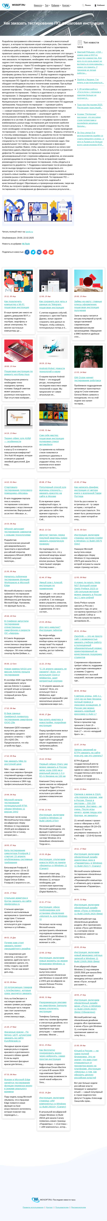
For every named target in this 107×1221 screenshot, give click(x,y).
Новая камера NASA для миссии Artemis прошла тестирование (17, 672)
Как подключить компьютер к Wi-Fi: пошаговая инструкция (16, 304)
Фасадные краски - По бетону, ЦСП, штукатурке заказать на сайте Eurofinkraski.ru (17, 1036)
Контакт (66, 5)
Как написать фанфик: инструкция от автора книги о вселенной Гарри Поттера (87, 492)
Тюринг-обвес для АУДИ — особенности (17, 440)
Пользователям (62, 1207)
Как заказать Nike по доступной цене (15, 762)
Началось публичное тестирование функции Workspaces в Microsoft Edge (16, 581)
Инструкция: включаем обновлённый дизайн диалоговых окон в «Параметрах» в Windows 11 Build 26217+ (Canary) (88, 860)
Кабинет (101, 5)
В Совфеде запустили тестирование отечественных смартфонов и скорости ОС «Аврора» (17, 627)
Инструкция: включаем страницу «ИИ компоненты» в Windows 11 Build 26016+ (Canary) (52, 1102)
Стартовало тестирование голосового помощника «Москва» (18, 490)
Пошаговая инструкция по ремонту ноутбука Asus (18, 373)
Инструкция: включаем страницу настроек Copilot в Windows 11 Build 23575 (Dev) (88, 539)
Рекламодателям (78, 1207)
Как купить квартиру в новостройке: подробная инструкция (52, 722)
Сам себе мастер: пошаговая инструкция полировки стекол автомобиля (51, 440)
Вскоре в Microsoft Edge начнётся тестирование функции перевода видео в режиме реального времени (18, 1085)
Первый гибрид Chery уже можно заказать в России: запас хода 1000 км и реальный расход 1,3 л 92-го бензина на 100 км (53, 770)
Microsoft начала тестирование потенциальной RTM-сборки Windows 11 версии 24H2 (16, 805)
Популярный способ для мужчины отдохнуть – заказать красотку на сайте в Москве (52, 492)
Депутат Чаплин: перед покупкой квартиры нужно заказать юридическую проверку (53, 539)
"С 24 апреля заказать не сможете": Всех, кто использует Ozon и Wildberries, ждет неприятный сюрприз (53, 675)
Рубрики (55, 5)
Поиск (88, 5)
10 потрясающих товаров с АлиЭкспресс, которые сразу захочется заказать (18, 990)
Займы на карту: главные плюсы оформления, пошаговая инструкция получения (88, 306)
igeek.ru (29, 232)
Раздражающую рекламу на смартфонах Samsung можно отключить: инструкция (53, 1007)
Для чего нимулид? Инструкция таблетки (50, 628)
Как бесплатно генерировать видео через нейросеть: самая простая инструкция (52, 1054)
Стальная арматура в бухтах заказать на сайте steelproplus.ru (17, 901)
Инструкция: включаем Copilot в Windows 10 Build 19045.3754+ (51, 817)
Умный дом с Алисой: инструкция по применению (51, 585)
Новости (38, 5)
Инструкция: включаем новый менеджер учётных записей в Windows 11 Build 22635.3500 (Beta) (88, 957)
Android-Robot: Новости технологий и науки (52, 370)
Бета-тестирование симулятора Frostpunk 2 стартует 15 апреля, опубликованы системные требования (18, 856)
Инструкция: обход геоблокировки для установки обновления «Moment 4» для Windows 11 (53, 913)
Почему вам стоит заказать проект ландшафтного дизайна (17, 945)
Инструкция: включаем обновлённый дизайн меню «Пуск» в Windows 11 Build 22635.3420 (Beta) (88, 909)
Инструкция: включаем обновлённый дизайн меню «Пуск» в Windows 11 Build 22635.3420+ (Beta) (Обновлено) (87, 1006)
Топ (46, 5)
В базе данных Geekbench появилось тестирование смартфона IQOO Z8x (18, 718)
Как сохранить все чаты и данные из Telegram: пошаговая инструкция (53, 304)
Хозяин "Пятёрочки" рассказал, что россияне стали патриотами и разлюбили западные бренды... (89, 120)
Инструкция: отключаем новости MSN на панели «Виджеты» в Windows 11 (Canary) (53, 864)
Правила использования (33, 1207)
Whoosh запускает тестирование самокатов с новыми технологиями (17, 532)
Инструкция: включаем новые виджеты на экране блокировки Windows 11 (53, 960)
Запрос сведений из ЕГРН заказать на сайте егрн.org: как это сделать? (88, 752)
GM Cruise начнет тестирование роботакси (87, 379)
